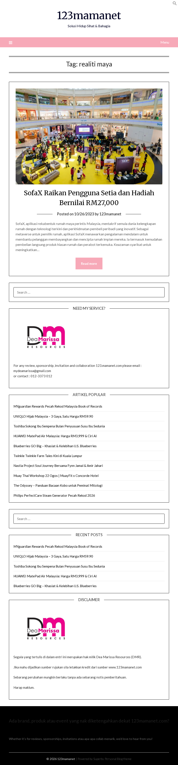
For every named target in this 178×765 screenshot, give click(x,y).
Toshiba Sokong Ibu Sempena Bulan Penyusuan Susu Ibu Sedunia (59, 426)
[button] (175, 4)
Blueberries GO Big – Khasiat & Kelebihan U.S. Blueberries (55, 446)
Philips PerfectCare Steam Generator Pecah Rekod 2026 (54, 495)
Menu (164, 42)
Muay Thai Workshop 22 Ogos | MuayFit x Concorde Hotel (56, 476)
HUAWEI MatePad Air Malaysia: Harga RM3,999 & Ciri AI (55, 436)
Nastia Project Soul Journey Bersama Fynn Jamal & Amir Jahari (58, 466)
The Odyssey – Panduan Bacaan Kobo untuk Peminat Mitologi (57, 485)
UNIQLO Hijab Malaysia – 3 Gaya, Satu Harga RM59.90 (53, 416)
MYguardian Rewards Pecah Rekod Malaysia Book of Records (57, 406)
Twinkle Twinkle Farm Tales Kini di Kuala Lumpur (47, 456)
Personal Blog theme (118, 759)
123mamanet (89, 15)
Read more (89, 263)
